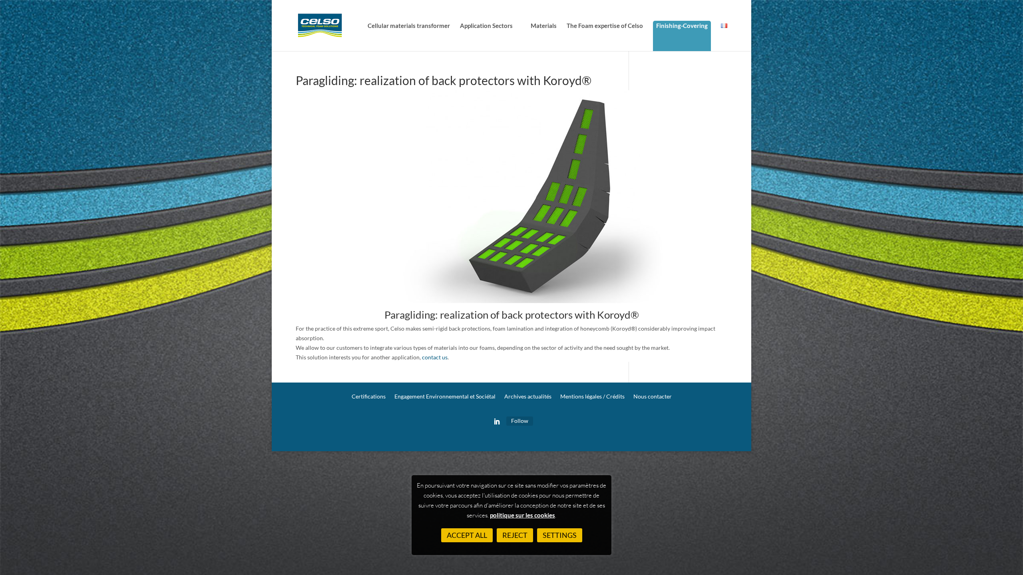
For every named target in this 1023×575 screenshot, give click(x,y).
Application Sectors (486, 26)
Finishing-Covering (682, 25)
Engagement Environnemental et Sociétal (445, 397)
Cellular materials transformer (409, 26)
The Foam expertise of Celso (605, 26)
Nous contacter (652, 397)
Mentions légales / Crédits (592, 397)
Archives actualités (527, 397)
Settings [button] (560, 535)
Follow (519, 420)
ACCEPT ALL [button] (467, 535)
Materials (544, 26)
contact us (435, 357)
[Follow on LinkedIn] (496, 421)
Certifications (369, 397)
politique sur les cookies (522, 515)
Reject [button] (514, 535)
